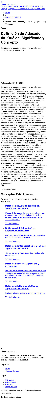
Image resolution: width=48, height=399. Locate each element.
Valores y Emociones (36, 9)
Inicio (7, 13)
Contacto (9, 384)
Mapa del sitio (11, 387)
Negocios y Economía (17, 9)
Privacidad (9, 380)
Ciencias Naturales (9, 6)
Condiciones (10, 382)
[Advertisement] (24, 66)
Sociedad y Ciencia (24, 6)
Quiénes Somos (12, 371)
